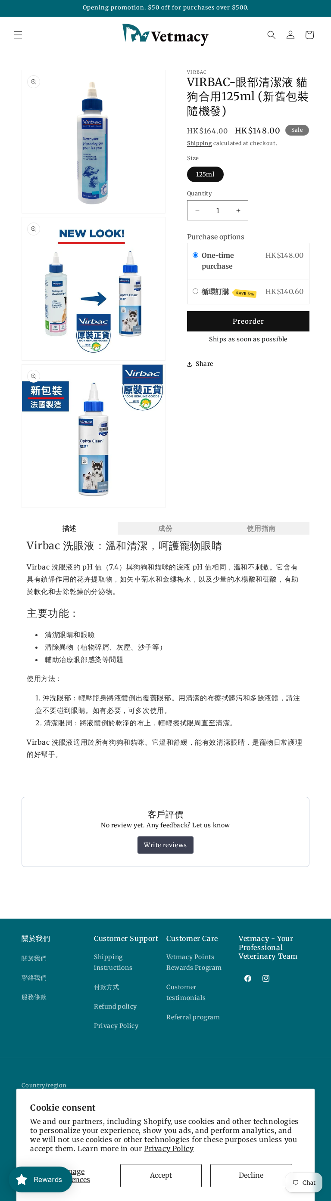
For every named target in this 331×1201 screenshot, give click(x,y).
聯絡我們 (34, 977)
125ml (205, 174)
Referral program (193, 1017)
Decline (251, 1175)
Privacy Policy (169, 1148)
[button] (18, 34)
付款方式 (106, 987)
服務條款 (34, 997)
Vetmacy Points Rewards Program (194, 962)
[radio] (195, 255)
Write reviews (165, 845)
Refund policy (115, 1006)
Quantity (199, 193)
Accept (161, 1175)
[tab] (70, 528)
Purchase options (215, 236)
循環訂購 (228, 292)
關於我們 (34, 958)
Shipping (199, 143)
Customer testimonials (186, 992)
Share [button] (204, 364)
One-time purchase (218, 261)
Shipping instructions (113, 962)
